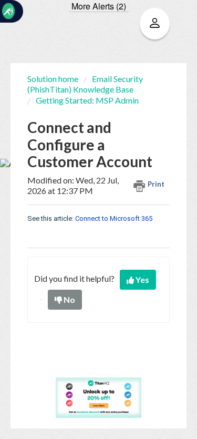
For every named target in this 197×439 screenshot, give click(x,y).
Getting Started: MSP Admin (87, 100)
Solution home (53, 79)
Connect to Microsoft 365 (113, 218)
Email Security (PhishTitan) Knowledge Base (85, 84)
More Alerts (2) (98, 6)
